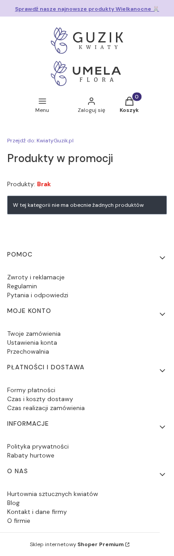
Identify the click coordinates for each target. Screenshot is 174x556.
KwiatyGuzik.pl (40, 140)
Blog (13, 503)
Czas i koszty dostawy (40, 399)
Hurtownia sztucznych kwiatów (52, 494)
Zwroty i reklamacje (36, 277)
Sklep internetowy (77, 544)
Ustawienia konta (32, 342)
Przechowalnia (28, 351)
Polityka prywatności (38, 446)
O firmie (18, 521)
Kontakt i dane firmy (37, 512)
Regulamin (22, 286)
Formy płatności (31, 390)
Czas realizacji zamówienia (46, 408)
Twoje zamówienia (34, 333)
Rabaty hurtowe (30, 455)
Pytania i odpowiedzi (37, 295)
